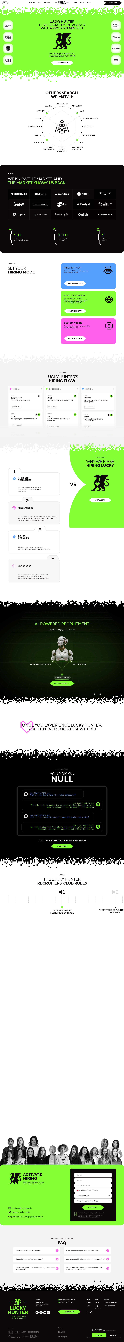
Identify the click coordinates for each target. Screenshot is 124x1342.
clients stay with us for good (63, 239)
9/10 (62, 234)
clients (32, 3)
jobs (75, 3)
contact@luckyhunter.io (22, 1208)
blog (89, 3)
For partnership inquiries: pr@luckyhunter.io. (25, 1217)
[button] (62, 63)
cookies (97, 1330)
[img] (8, 25)
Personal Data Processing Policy (90, 1217)
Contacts (98, 1309)
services (47, 3)
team (39, 3)
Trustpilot (19, 240)
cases (82, 3)
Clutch (27, 240)
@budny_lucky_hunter (21, 1212)
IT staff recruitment (110, 1302)
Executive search (109, 1306)
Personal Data (100, 1213)
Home (89, 1299)
